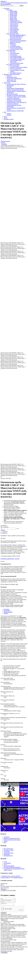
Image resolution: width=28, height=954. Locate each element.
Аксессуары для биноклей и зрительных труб (14, 79)
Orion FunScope (14, 25)
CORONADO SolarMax (16, 22)
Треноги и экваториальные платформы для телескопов (14, 100)
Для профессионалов (15, 56)
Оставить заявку (5, 877)
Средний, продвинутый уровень (18, 67)
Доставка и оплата (9, 119)
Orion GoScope (14, 26)
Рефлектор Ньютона (15, 42)
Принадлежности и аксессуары (12, 839)
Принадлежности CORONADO (15, 110)
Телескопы (6, 8)
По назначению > (11, 50)
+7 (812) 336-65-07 (15, 876)
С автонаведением (15, 46)
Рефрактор (13, 43)
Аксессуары (7, 82)
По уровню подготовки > (13, 64)
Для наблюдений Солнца (16, 63)
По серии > (10, 9)
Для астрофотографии (16, 57)
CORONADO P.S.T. (15, 21)
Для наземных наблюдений (17, 59)
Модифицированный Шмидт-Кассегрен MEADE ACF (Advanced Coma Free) (18, 36)
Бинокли (9, 75)
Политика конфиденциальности (12, 867)
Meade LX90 (13, 18)
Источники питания (12, 94)
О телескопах (7, 863)
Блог (5, 112)
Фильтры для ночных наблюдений (16, 95)
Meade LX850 (13, 14)
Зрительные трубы (12, 77)
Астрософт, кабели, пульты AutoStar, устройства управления (16, 97)
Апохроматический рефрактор (18, 40)
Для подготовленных (15, 68)
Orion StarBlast (14, 30)
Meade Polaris (13, 15)
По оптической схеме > (13, 33)
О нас (5, 116)
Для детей (12, 52)
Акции (5, 117)
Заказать (3, 530)
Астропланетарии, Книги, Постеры (16, 84)
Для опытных (13, 54)
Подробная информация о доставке (10, 558)
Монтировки (10, 85)
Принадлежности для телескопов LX (16, 102)
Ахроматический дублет (16, 49)
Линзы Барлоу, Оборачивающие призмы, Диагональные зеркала (15, 89)
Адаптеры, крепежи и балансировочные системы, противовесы (14, 105)
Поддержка (7, 854)
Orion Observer (14, 28)
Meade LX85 (13, 16)
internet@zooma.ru (18, 877)
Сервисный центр (8, 852)
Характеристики (8, 612)
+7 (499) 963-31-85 (5, 876)
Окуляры (9, 87)
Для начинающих (14, 53)
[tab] (15, 609)
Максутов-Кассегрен (15, 39)
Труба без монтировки (16, 47)
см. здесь (9, 951)
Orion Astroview (14, 23)
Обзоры (9, 113)
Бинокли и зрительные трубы (11, 74)
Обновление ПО (8, 855)
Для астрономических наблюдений (16, 61)
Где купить (7, 851)
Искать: (3, 5)
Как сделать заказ (8, 848)
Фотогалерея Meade (9, 866)
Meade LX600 (13, 12)
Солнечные (13, 45)
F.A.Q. (5, 864)
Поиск (21, 5)
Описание (6, 609)
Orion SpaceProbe (14, 29)
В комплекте (7, 610)
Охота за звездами (11, 81)
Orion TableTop (14, 32)
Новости (9, 115)
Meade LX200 (13, 19)
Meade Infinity (13, 11)
